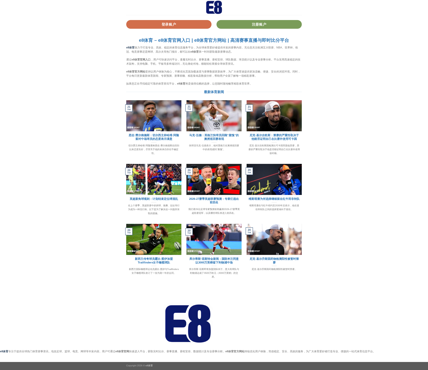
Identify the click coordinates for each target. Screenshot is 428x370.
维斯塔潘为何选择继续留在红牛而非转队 (274, 198)
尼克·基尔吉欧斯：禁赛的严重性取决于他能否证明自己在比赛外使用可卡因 (274, 137)
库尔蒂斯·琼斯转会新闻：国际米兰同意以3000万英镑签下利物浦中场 (214, 260)
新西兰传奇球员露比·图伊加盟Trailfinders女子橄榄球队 (154, 260)
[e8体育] (214, 7)
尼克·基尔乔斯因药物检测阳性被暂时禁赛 (274, 260)
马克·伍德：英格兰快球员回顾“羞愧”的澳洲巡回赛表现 (214, 137)
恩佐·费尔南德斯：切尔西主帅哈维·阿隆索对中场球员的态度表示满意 (154, 137)
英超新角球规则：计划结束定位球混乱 (154, 198)
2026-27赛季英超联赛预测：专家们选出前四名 (214, 200)
